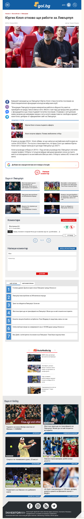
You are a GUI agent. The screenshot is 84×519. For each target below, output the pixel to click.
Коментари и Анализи (70, 433)
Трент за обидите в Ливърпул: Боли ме (26, 303)
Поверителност (30, 513)
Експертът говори (34, 496)
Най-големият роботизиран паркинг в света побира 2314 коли (48, 379)
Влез (62, 248)
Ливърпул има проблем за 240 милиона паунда (29, 295)
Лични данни (54, 515)
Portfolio (47, 515)
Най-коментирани (27, 283)
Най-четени (13, 283)
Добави (42, 274)
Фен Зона (74, 463)
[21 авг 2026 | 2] (61, 477)
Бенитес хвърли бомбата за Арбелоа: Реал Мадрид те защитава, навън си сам (40, 319)
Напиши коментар (45, 173)
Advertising (40, 515)
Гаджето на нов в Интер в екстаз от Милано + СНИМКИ (20, 428)
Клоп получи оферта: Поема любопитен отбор (43, 134)
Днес (66, 5)
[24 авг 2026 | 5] (23, 477)
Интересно (36, 433)
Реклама (68, 512)
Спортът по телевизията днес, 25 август (22, 459)
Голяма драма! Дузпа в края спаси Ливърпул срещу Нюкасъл (34, 288)
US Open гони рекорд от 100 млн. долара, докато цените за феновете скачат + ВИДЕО (60, 491)
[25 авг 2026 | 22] (61, 447)
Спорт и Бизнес (72, 496)
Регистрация (70, 248)
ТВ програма (36, 463)
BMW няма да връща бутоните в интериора (49, 356)
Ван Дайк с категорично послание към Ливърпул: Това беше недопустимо (39, 335)
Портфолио (53, 513)
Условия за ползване (42, 513)
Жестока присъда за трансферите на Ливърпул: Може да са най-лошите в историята (42, 311)
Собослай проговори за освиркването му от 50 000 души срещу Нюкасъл (38, 327)
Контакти (62, 512)
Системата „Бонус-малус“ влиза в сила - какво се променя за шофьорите (48, 368)
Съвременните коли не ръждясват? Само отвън (49, 389)
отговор (70, 235)
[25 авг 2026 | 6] (61, 414)
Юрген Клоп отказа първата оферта (39, 125)
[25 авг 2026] (23, 414)
